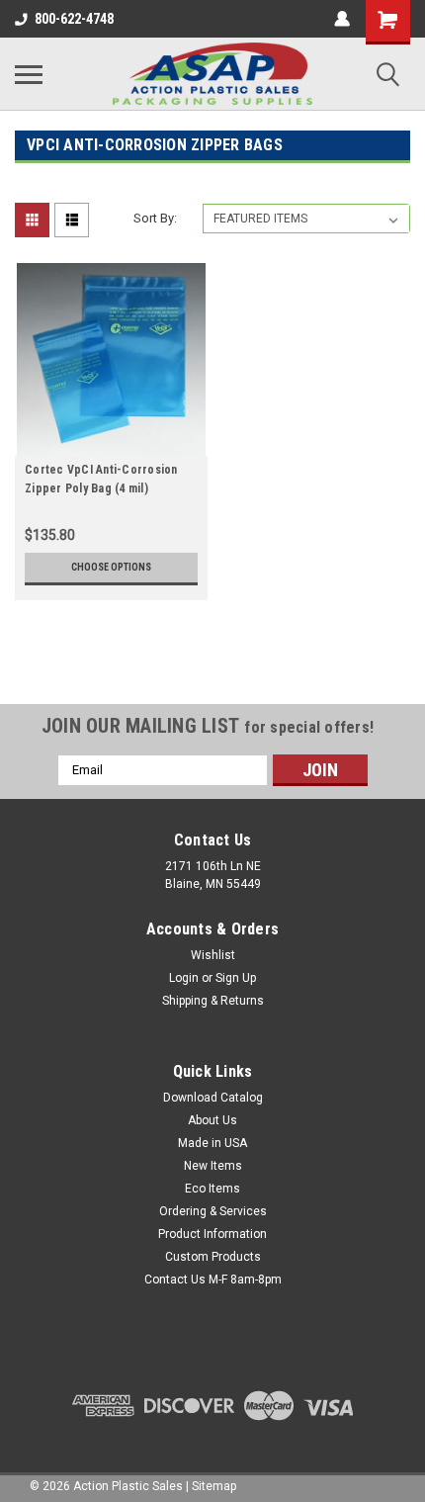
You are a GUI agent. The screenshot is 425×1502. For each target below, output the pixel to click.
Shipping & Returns (213, 1001)
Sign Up (235, 978)
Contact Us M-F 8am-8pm (213, 1279)
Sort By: (155, 218)
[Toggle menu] (28, 74)
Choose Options (111, 567)
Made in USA (212, 1143)
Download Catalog (213, 1097)
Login (184, 978)
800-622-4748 (74, 19)
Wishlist (213, 955)
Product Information (212, 1234)
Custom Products (213, 1257)
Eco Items (212, 1188)
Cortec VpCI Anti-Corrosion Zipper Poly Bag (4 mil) (101, 479)
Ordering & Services (213, 1211)
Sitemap (214, 1486)
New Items (213, 1166)
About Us (212, 1120)
